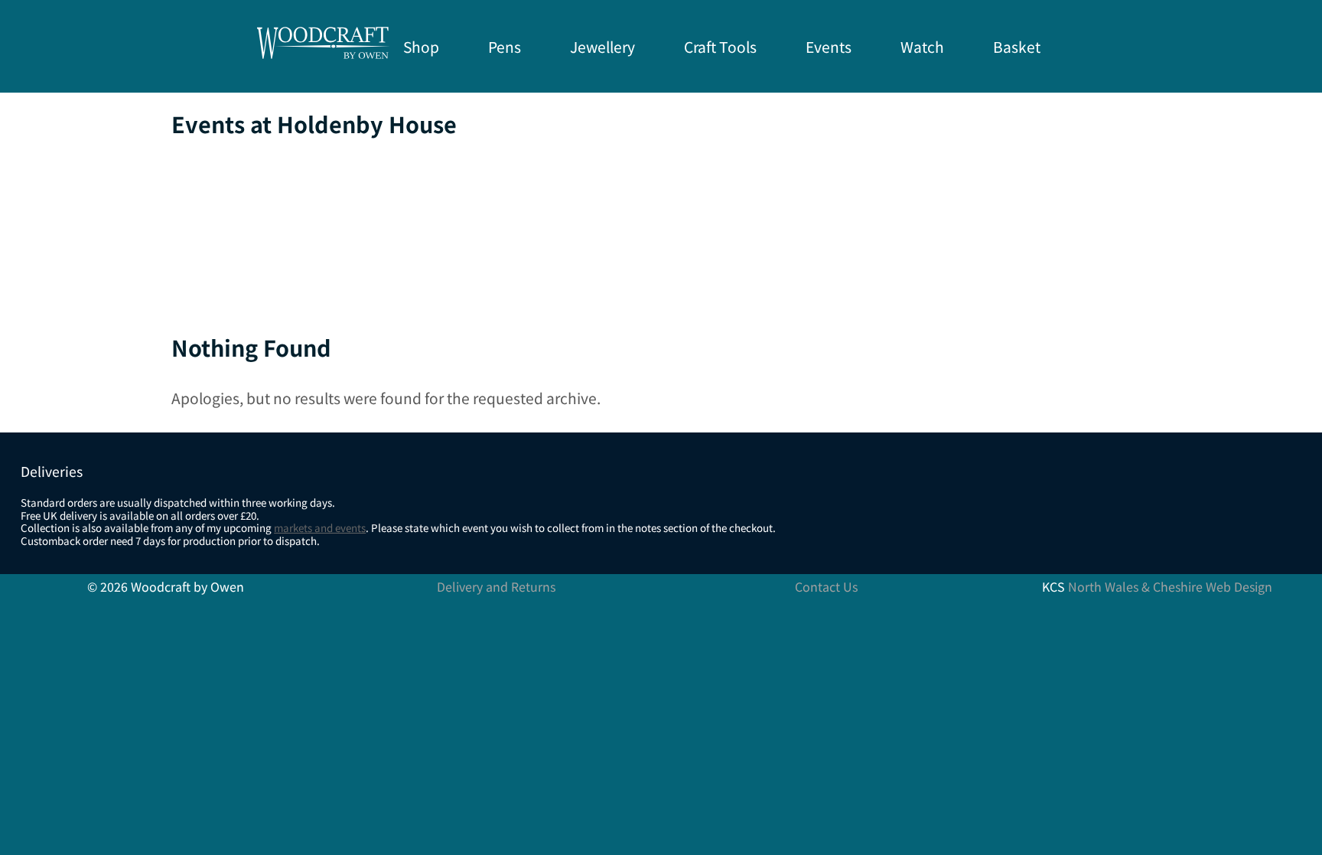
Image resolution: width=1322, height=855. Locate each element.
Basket (1016, 46)
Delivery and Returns (496, 586)
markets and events (320, 527)
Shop (421, 46)
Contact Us (826, 586)
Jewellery (602, 46)
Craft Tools (720, 46)
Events (828, 46)
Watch (922, 46)
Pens (504, 46)
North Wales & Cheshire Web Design (1170, 586)
